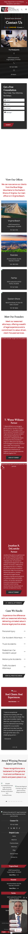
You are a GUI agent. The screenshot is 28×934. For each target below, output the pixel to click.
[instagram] (17, 828)
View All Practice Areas (13, 676)
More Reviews (12, 701)
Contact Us (14, 857)
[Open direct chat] (24, 897)
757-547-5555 (13, 67)
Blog (14, 850)
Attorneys (14, 847)
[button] (26, 9)
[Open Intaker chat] (11, 933)
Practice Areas (14, 843)
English (3, 932)
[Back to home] (10, 9)
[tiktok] (19, 828)
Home (14, 836)
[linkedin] (11, 828)
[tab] (11, 747)
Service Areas (14, 853)
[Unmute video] (18, 913)
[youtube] (14, 828)
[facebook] (8, 828)
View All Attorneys (15, 603)
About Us (14, 840)
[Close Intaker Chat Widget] (26, 897)
